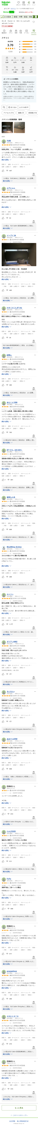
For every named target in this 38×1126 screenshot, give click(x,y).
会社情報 (12, 1121)
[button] (7, 127)
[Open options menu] (35, 140)
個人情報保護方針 (23, 1121)
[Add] (33, 22)
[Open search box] (4, 107)
